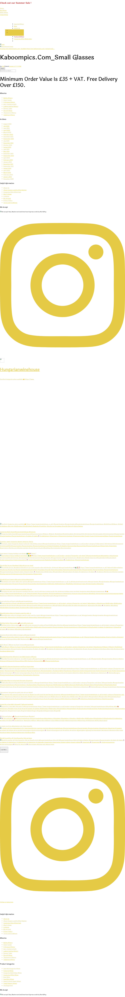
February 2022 (8, 134)
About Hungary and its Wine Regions (14, 190)
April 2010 (6, 170)
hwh (3, 66)
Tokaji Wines (4, 15)
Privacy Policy (7, 201)
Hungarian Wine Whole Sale (23, 39)
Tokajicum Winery (9, 115)
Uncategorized (7, 985)
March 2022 (7, 132)
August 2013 (7, 147)
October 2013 (7, 145)
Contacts (11, 30)
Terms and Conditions (10, 203)
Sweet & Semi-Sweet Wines (12, 981)
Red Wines (3, 10)
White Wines (4, 13)
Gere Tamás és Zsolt (9, 104)
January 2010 (7, 177)
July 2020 (6, 141)
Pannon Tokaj (7, 108)
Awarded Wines (19, 24)
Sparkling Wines (8, 979)
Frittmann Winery (9, 102)
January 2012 (7, 162)
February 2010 (8, 175)
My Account (7, 198)
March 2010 (7, 172)
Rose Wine (6, 977)
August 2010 (7, 168)
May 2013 (6, 151)
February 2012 (8, 160)
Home (2, 8)
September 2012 (8, 156)
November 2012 (8, 153)
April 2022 (6, 130)
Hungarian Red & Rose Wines (12, 973)
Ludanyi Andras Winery (10, 106)
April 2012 (6, 158)
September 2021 (8, 139)
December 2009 (8, 179)
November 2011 (8, 164)
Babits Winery (7, 98)
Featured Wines (8, 971)
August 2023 (7, 124)
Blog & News (7, 194)
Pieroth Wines (7, 111)
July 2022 (6, 126)
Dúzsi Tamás (7, 100)
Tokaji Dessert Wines (10, 983)
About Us (17, 28)
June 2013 (6, 149)
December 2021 (8, 137)
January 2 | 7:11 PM (15, 66)
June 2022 (6, 128)
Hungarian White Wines (10, 975)
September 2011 (8, 166)
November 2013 (8, 143)
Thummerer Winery (9, 113)
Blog (15, 26)
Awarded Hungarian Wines (11, 969)
